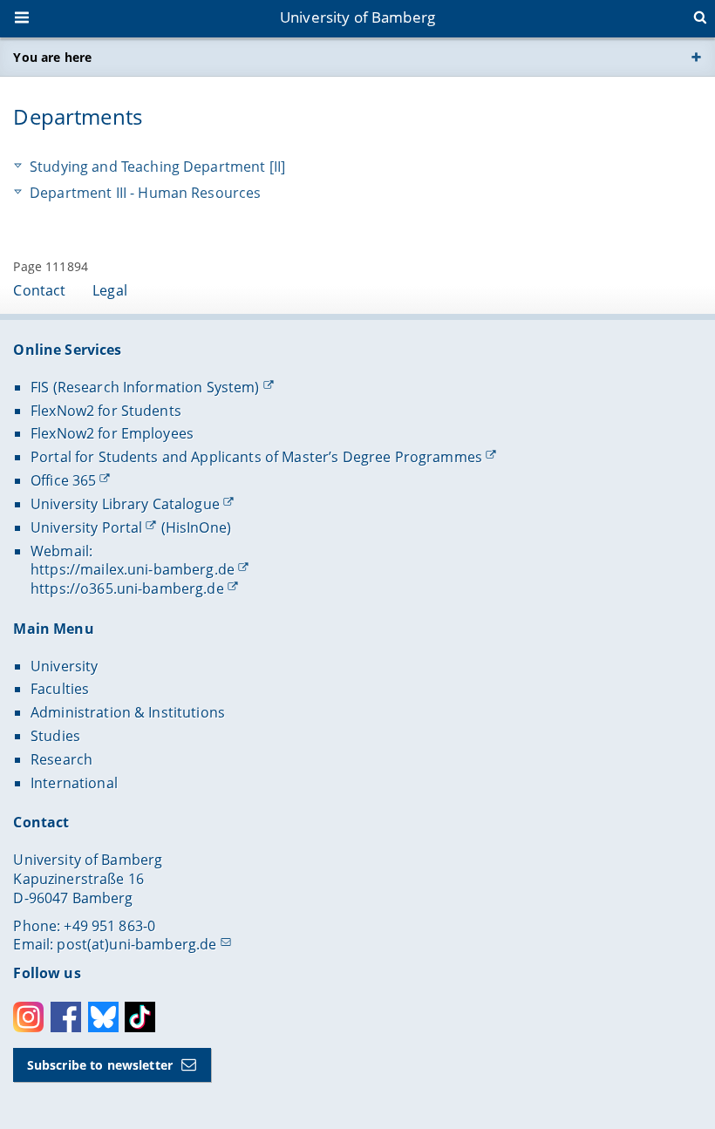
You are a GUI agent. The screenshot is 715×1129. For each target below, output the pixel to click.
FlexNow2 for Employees (112, 433)
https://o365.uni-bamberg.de (127, 588)
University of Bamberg (357, 17)
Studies (55, 735)
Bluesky (103, 1017)
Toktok (140, 1017)
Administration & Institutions (128, 712)
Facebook (66, 1017)
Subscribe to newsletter (100, 1065)
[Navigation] (23, 19)
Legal (109, 290)
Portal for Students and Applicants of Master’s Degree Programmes (256, 456)
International (74, 782)
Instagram (28, 1017)
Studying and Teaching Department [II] (157, 167)
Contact (39, 290)
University (64, 666)
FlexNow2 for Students (106, 410)
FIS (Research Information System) (145, 387)
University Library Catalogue (125, 503)
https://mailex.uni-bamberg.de (133, 569)
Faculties (60, 688)
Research (61, 759)
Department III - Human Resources (145, 193)
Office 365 (63, 480)
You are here (52, 57)
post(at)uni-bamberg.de (136, 944)
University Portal (86, 527)
